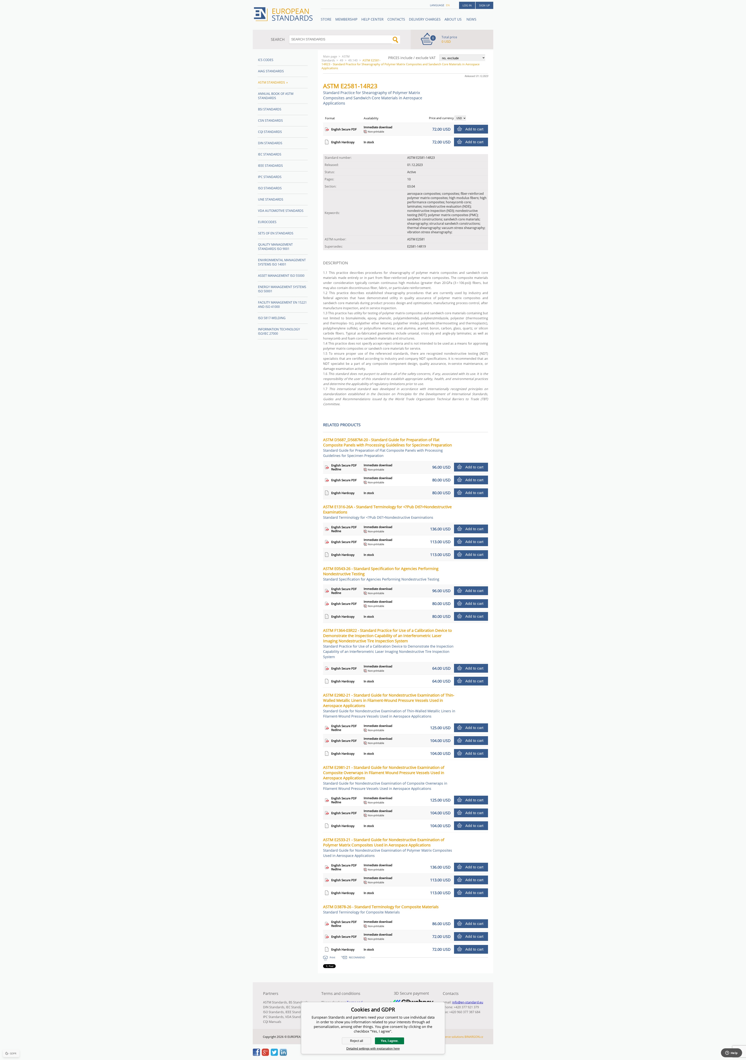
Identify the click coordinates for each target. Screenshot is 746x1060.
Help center (372, 19)
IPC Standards (269, 177)
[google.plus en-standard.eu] (265, 1055)
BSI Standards (269, 109)
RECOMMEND (357, 957)
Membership (346, 19)
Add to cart (474, 129)
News (471, 19)
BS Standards (298, 1002)
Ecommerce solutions (449, 1037)
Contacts (396, 19)
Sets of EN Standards (275, 233)
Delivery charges (425, 19)
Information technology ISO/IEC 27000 (279, 331)
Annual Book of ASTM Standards (275, 96)
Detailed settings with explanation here (373, 1048)
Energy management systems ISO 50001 (282, 289)
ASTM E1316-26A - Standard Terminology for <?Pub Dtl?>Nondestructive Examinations (387, 512)
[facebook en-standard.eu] (256, 1055)
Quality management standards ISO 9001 (275, 246)
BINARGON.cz (474, 1037)
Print (332, 957)
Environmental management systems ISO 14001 (282, 262)
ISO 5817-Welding (272, 318)
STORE (326, 19)
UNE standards (270, 199)
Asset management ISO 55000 (281, 275)
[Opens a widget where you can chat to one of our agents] (731, 1053)
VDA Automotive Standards (280, 211)
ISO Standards (270, 188)
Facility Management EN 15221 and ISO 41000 (282, 304)
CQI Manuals (272, 1022)
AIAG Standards (271, 71)
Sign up (484, 5)
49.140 (353, 60)
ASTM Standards (336, 58)
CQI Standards (270, 132)
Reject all (356, 1041)
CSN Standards (270, 120)
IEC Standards (269, 154)
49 (341, 60)
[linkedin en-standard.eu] (283, 1055)
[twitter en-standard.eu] (274, 1055)
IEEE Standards (270, 165)
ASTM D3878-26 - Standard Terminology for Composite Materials (381, 909)
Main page (330, 56)
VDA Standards (296, 1017)
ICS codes (265, 60)
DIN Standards (270, 143)
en (448, 5)
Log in (467, 5)
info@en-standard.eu (467, 1002)
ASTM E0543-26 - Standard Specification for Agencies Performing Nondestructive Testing (381, 574)
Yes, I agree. (389, 1041)
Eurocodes (267, 222)
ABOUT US (453, 19)
